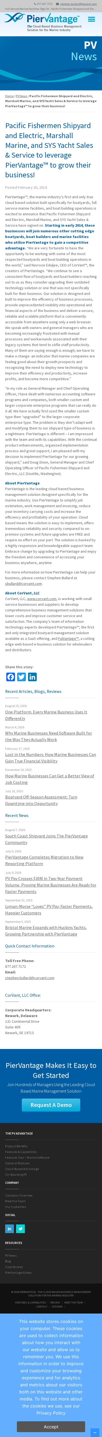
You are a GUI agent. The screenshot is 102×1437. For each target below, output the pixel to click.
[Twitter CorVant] (20, 1228)
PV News (21, 96)
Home (9, 96)
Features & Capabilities (21, 1152)
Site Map (57, 1306)
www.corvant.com (41, 598)
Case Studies (14, 1267)
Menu (91, 19)
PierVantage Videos (18, 1272)
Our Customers (15, 1207)
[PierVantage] (43, 23)
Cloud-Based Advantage (22, 1169)
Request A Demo (51, 1105)
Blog (8, 1261)
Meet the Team (15, 1201)
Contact (41, 1306)
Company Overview (19, 1195)
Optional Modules (17, 1163)
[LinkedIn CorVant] (9, 1228)
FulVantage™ (68, 638)
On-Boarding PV (16, 1174)
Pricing (55, 1302)
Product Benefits (16, 1146)
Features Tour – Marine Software (27, 1157)
